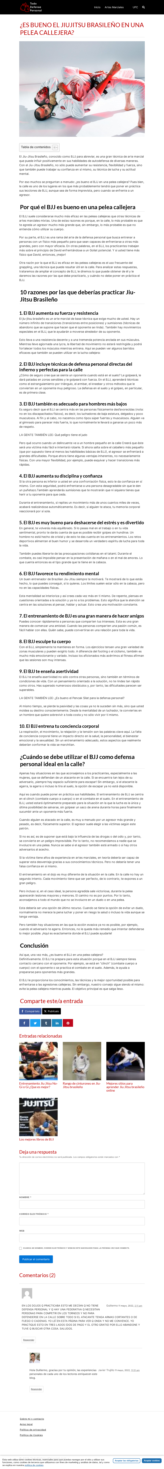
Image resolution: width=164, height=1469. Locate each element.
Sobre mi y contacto (32, 1418)
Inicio (97, 7)
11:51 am (135, 1370)
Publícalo (53, 1011)
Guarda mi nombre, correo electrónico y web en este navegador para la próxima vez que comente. (76, 1248)
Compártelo (32, 1011)
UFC (135, 7)
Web (22, 1230)
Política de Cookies (31, 1435)
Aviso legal (26, 1424)
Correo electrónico (34, 1214)
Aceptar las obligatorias (126, 1460)
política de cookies (34, 1465)
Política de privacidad (33, 1429)
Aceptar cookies (152, 1460)
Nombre (25, 1197)
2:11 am (138, 1305)
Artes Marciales (114, 7)
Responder (28, 1340)
